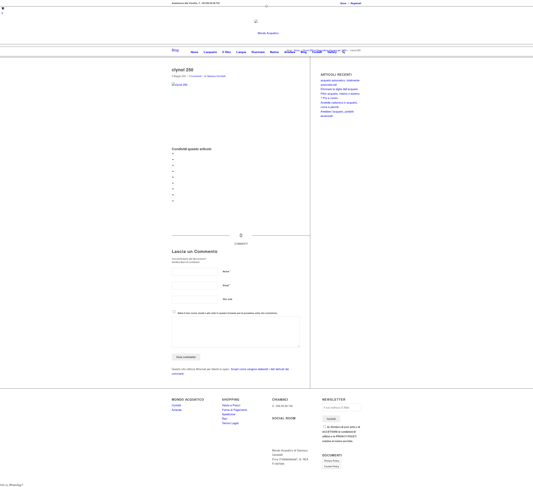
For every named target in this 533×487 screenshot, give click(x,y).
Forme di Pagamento (234, 410)
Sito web (227, 299)
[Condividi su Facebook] (177, 153)
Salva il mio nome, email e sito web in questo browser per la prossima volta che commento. (228, 313)
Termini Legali (230, 423)
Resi (224, 418)
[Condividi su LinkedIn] (177, 177)
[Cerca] (342, 52)
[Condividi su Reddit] (177, 195)
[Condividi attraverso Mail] (177, 201)
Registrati (356, 3)
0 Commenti (195, 76)
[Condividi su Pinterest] (177, 171)
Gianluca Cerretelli (216, 76)
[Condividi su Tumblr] (177, 183)
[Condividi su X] (177, 159)
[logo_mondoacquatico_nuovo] (266, 33)
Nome (227, 271)
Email (226, 285)
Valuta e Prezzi (231, 405)
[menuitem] (343, 3)
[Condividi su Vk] (177, 189)
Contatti (176, 405)
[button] (266, 485)
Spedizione (228, 414)
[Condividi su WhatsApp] (177, 165)
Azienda (177, 410)
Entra (343, 3)
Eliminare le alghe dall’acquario (339, 89)
